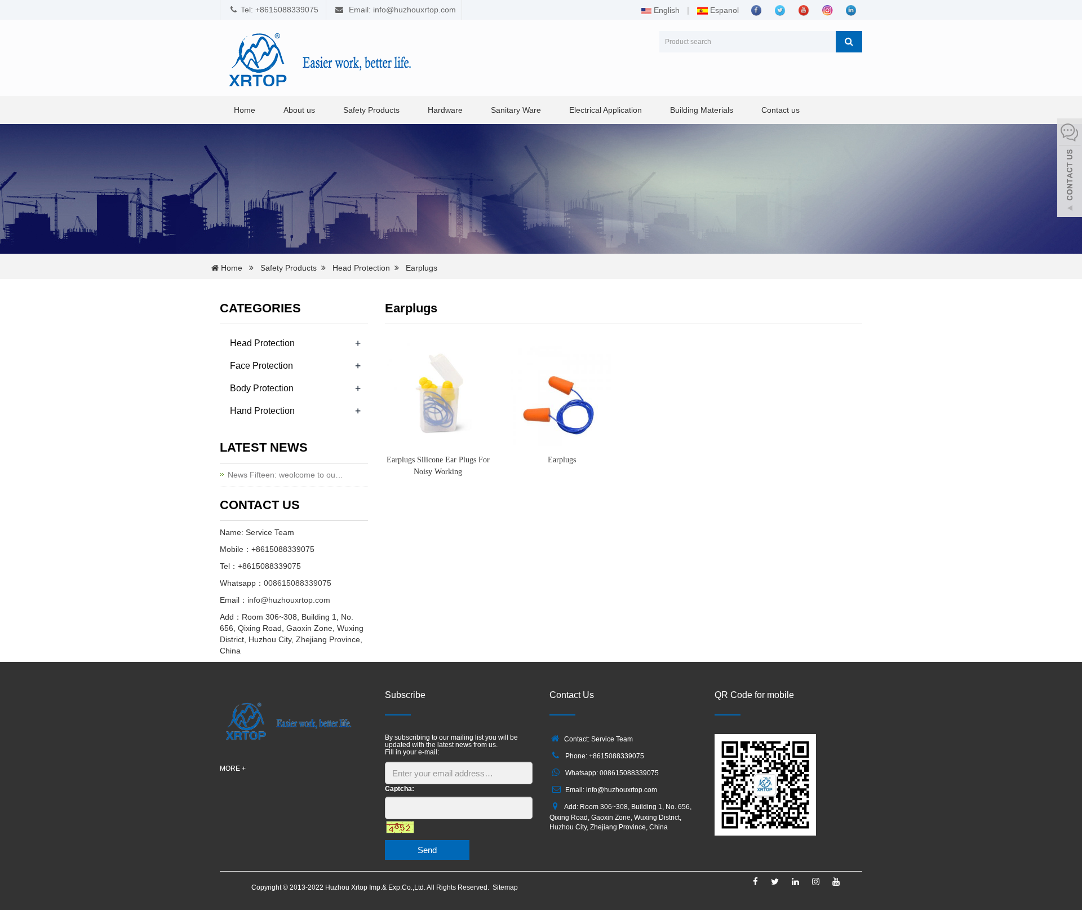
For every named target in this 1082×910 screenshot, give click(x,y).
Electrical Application (605, 109)
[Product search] (849, 41)
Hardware (445, 109)
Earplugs (421, 267)
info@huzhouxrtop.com (288, 599)
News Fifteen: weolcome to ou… (285, 474)
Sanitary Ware (516, 109)
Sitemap (505, 887)
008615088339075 (297, 582)
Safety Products (371, 109)
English (665, 10)
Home (244, 109)
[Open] (1069, 169)
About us (299, 109)
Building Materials (701, 109)
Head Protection (361, 267)
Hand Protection (262, 411)
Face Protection (261, 365)
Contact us (780, 109)
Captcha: (399, 789)
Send (427, 850)
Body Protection (262, 388)
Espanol (723, 10)
